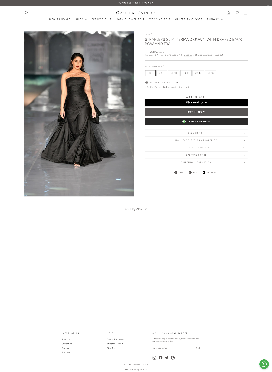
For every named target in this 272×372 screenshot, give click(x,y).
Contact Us (67, 344)
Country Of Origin (196, 147)
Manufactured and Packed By (196, 140)
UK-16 (210, 73)
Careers (65, 348)
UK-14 (198, 73)
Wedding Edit (160, 19)
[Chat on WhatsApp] (264, 364)
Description (196, 133)
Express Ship (101, 19)
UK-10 (173, 73)
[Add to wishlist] (74, 225)
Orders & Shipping (115, 339)
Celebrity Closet (188, 19)
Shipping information (196, 162)
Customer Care (196, 155)
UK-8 (161, 73)
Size (153, 66)
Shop (79, 19)
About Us (66, 339)
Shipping (188, 55)
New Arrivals (60, 19)
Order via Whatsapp (199, 121)
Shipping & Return (115, 344)
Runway (213, 19)
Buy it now (196, 112)
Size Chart (111, 348)
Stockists (66, 352)
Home (147, 34)
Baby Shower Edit (130, 19)
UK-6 (150, 73)
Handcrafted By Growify (136, 369)
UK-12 (186, 73)
